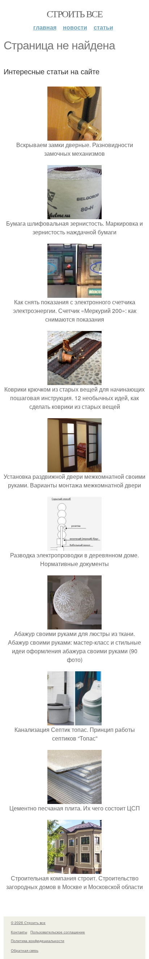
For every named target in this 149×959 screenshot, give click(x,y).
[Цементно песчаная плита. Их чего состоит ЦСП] (74, 799)
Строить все (74, 14)
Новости (75, 27)
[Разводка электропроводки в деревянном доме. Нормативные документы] (74, 546)
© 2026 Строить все (28, 922)
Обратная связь (24, 950)
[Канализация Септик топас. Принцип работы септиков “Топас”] (74, 721)
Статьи (103, 27)
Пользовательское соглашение (57, 931)
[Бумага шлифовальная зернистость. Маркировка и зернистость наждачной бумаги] (74, 215)
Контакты (19, 931)
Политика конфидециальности (37, 940)
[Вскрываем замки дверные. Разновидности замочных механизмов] (74, 136)
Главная (44, 27)
